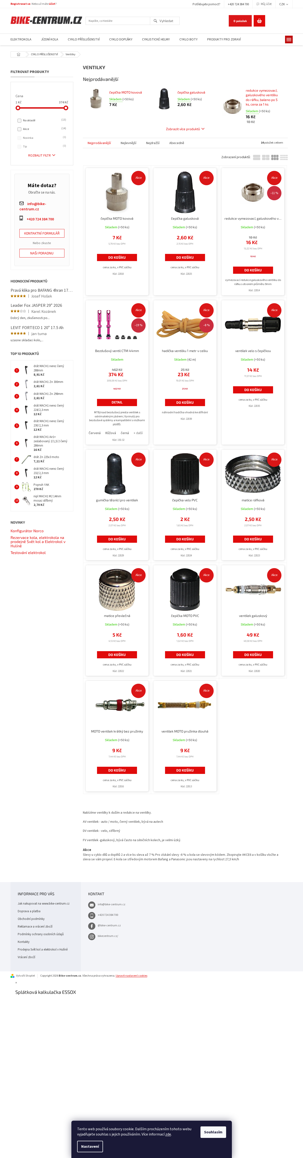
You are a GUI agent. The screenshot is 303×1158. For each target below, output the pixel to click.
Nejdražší (153, 143)
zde (168, 1134)
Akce (44, 129)
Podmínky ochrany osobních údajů (41, 934)
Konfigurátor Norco (27, 531)
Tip (44, 146)
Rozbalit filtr (39, 155)
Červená (95, 433)
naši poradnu (41, 253)
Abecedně (176, 143)
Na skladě (44, 120)
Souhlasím (213, 1132)
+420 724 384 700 (238, 4)
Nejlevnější (128, 143)
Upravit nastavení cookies (131, 976)
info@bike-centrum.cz (111, 904)
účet (52, 4)
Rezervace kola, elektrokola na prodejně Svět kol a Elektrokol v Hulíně (38, 541)
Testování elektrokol (28, 552)
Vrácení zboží (26, 957)
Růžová (110, 433)
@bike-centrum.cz (109, 925)
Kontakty (23, 942)
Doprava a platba (29, 911)
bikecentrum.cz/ (108, 936)
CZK (282, 4)
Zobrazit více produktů (183, 129)
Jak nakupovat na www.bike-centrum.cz (43, 903)
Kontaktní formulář (42, 233)
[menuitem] (21, 39)
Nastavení (90, 1146)
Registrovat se (20, 4)
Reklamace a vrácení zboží (35, 926)
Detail (117, 402)
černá (125, 433)
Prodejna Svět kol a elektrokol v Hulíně (43, 949)
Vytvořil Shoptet (25, 976)
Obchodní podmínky (31, 919)
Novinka (44, 138)
